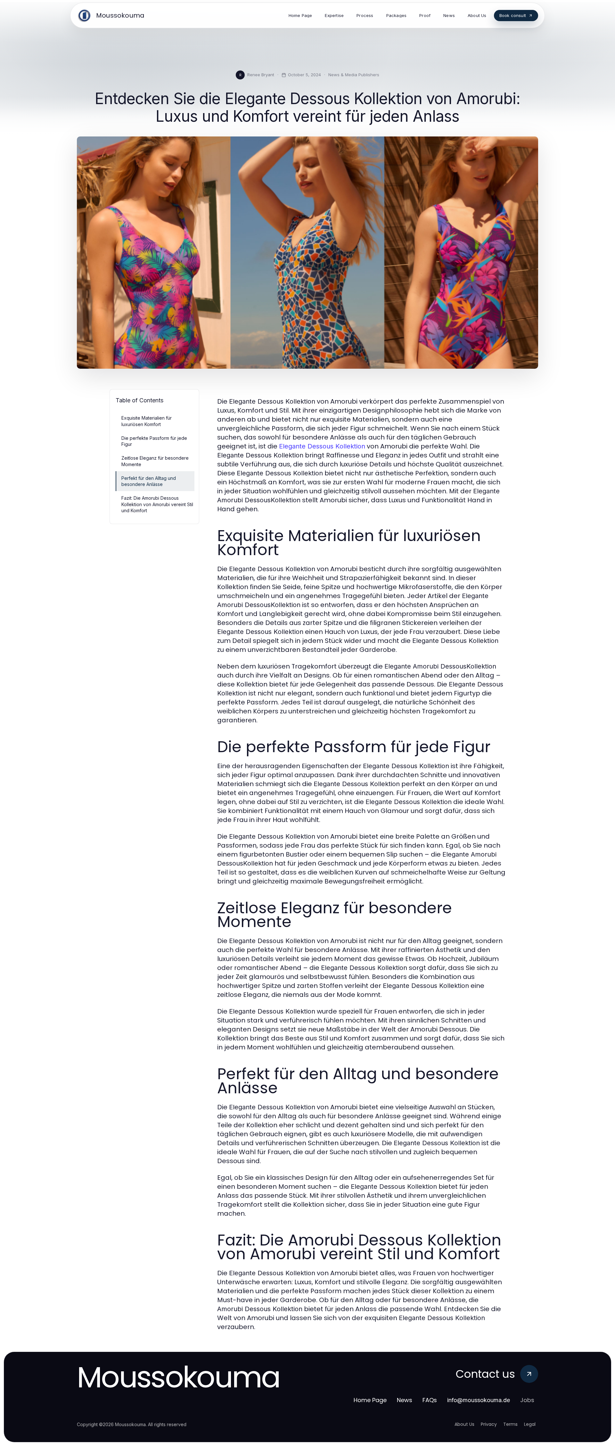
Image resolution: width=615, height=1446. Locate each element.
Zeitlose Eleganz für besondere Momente (155, 461)
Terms (510, 1424)
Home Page (370, 1400)
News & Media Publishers (353, 74)
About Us (464, 1424)
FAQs (429, 1400)
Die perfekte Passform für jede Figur (154, 441)
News (404, 1400)
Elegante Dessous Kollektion (322, 446)
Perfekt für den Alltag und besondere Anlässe (148, 481)
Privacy (489, 1424)
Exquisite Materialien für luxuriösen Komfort (146, 421)
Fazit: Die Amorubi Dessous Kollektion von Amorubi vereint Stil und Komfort (157, 504)
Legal (530, 1424)
